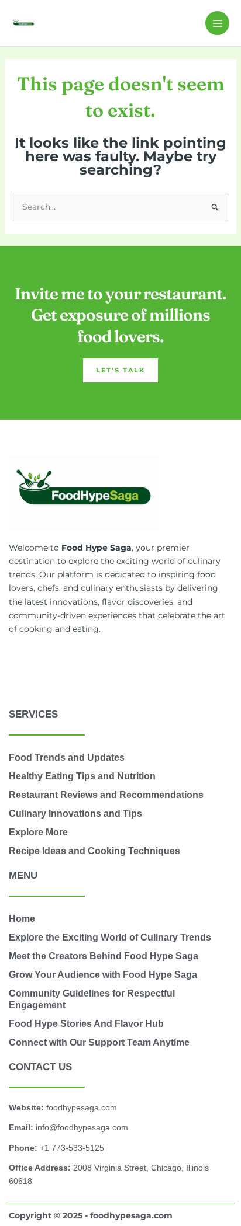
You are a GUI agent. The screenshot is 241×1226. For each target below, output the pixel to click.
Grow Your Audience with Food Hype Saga (103, 975)
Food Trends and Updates (67, 757)
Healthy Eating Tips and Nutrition (82, 776)
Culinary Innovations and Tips (75, 814)
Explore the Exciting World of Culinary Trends (110, 937)
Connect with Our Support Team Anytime (99, 1042)
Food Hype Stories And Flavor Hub (86, 1024)
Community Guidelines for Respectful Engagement (92, 999)
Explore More (38, 832)
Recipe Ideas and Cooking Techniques (94, 851)
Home (22, 919)
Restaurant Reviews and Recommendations (106, 795)
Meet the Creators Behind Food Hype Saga (103, 956)
